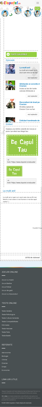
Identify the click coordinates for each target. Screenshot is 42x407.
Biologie (5, 356)
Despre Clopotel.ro (7, 391)
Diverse (5, 363)
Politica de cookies (31, 393)
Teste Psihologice (8, 314)
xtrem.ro (13, 400)
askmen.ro (18, 396)
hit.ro (18, 398)
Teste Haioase (7, 328)
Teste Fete (6, 332)
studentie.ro (6, 400)
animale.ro (11, 396)
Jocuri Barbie (7, 283)
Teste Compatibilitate (10, 321)
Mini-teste (5, 325)
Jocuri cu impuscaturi (10, 294)
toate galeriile (18, 54)
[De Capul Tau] (22, 145)
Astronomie (6, 352)
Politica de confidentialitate (15, 393)
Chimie (4, 360)
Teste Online (9, 303)
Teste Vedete (7, 311)
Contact (23, 391)
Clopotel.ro (10, 3)
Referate (7, 345)
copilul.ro (34, 396)
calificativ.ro (26, 396)
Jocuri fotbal (6, 287)
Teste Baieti (6, 335)
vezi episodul (32, 77)
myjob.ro (37, 398)
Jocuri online (10, 272)
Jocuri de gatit (7, 290)
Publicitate (17, 391)
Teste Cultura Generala (10, 318)
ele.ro (14, 398)
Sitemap (29, 391)
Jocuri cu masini (8, 280)
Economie (6, 370)
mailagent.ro (30, 398)
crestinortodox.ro (7, 398)
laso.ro (23, 398)
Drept (4, 367)
